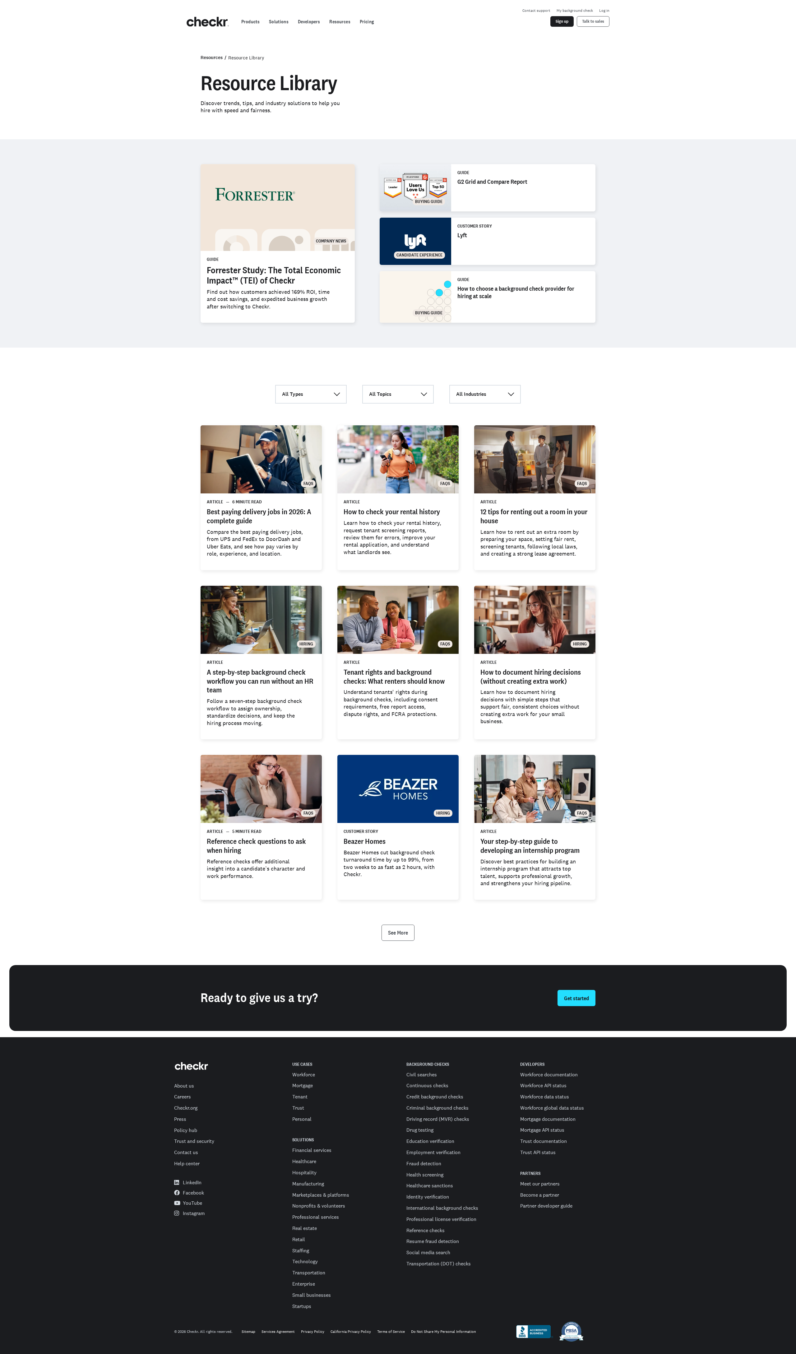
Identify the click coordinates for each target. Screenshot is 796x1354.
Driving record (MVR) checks (437, 1119)
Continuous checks (427, 1085)
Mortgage (302, 1085)
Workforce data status (544, 1096)
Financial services (311, 1150)
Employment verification (433, 1152)
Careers (182, 1096)
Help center (187, 1163)
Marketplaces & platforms (320, 1195)
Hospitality (304, 1172)
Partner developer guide (546, 1206)
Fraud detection (423, 1163)
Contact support (536, 10)
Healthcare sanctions (429, 1185)
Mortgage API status (542, 1130)
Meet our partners (540, 1184)
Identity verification (427, 1197)
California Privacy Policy (351, 1331)
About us (184, 1086)
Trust (298, 1108)
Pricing (367, 21)
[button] (398, 933)
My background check (575, 10)
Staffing (300, 1250)
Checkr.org (185, 1108)
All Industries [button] (471, 394)
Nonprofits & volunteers (318, 1206)
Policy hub (185, 1130)
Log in (604, 10)
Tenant (300, 1096)
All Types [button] (292, 394)
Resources (212, 57)
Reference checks (425, 1230)
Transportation (308, 1272)
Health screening (424, 1174)
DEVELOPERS (532, 1064)
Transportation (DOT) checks (438, 1263)
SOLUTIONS (303, 1140)
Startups (301, 1306)
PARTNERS (530, 1173)
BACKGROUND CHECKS (427, 1064)
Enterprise (303, 1284)
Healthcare (304, 1161)
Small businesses (311, 1295)
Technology (305, 1261)
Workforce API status (543, 1085)
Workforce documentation (549, 1074)
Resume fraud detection (432, 1241)
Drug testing (419, 1130)
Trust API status (538, 1152)
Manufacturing (308, 1184)
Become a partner (539, 1195)
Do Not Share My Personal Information (443, 1331)
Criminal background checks (437, 1108)
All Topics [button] (380, 394)
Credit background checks (434, 1096)
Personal (302, 1119)
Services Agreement (278, 1331)
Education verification (430, 1141)
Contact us (186, 1152)
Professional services (315, 1217)
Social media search (428, 1252)
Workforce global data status (552, 1108)
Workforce (303, 1074)
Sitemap (248, 1331)
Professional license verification (441, 1219)
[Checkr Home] (208, 22)
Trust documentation (543, 1141)
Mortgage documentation (548, 1119)
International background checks (442, 1208)
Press (180, 1119)
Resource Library (246, 58)
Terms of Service (391, 1331)
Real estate (304, 1228)
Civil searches (421, 1074)
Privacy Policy (312, 1331)
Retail (298, 1239)
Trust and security (194, 1141)
